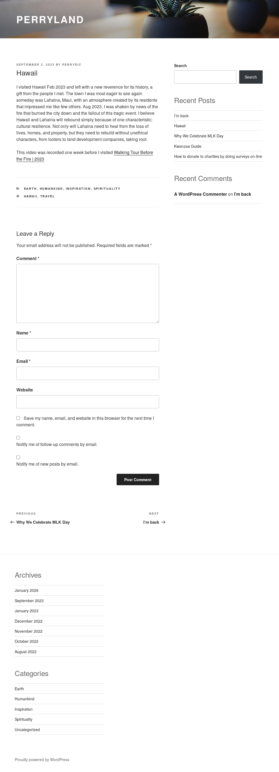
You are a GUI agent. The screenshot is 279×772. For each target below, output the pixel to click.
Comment (27, 258)
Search (180, 65)
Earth (30, 188)
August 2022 (26, 651)
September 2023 (29, 600)
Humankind (51, 188)
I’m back (181, 115)
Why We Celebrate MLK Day (198, 135)
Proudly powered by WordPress (42, 759)
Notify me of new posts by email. (47, 464)
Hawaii (31, 196)
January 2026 (26, 590)
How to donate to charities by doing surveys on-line (218, 156)
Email (23, 361)
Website (24, 390)
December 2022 (29, 621)
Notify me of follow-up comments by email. (57, 444)
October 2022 (26, 641)
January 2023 (26, 610)
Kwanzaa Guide (187, 146)
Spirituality (107, 188)
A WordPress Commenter (200, 194)
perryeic (71, 64)
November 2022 (29, 631)
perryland (50, 19)
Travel (47, 196)
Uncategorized (27, 729)
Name (23, 333)
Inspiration (78, 188)
